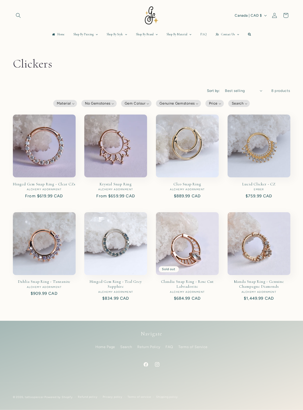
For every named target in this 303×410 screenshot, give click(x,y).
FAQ (169, 347)
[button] (18, 15)
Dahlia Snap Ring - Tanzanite (44, 281)
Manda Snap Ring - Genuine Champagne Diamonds (259, 284)
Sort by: (213, 91)
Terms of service (139, 396)
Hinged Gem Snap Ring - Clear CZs (44, 184)
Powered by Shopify (58, 397)
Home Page (105, 347)
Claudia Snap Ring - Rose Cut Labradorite (187, 284)
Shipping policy (167, 396)
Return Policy (148, 347)
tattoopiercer (34, 397)
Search (126, 347)
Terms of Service (193, 347)
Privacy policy (112, 396)
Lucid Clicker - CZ (258, 184)
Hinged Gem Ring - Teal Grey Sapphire (116, 284)
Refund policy (87, 396)
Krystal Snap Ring (116, 184)
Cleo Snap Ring (187, 184)
